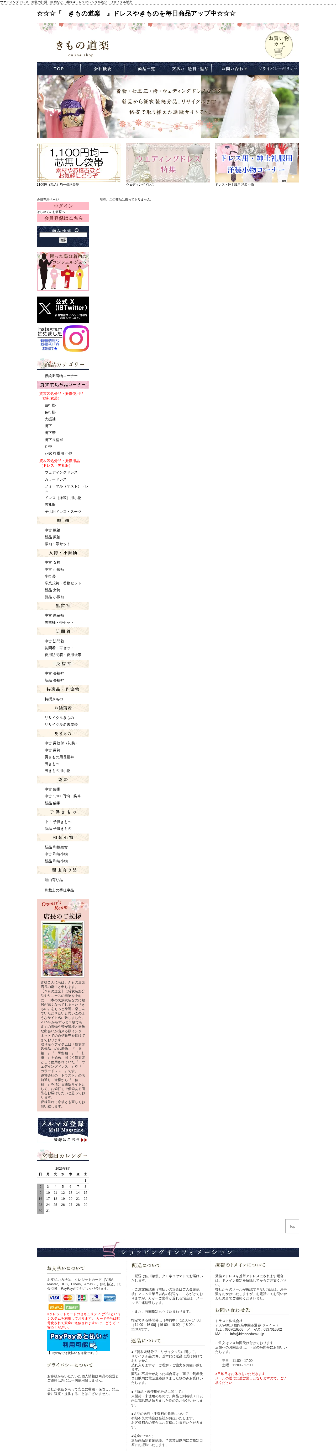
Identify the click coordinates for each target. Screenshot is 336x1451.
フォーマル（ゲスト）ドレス (67, 488)
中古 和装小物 (56, 854)
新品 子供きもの (58, 828)
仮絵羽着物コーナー (61, 376)
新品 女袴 (52, 590)
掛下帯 (50, 433)
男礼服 (50, 504)
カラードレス (56, 479)
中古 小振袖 (54, 569)
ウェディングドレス (140, 184)
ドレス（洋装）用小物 (63, 498)
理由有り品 (54, 880)
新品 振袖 (52, 537)
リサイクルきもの (59, 718)
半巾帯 (50, 576)
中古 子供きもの (58, 822)
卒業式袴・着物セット (63, 583)
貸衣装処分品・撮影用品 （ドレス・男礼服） (59, 463)
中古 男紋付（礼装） (62, 743)
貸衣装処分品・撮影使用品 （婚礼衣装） (61, 395)
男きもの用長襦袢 (59, 757)
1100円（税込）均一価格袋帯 (58, 184)
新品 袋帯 (52, 803)
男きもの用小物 (57, 771)
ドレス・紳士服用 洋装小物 (234, 184)
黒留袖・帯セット (59, 622)
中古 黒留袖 (54, 615)
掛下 (48, 426)
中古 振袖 (52, 530)
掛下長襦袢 (54, 440)
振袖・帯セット (57, 544)
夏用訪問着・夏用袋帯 (63, 655)
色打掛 (50, 412)
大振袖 (50, 419)
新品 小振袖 (54, 597)
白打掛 (50, 405)
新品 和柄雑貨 (56, 847)
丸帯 (48, 446)
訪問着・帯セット (59, 648)
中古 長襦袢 (54, 673)
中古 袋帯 (52, 789)
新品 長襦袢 (54, 680)
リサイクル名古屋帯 (61, 724)
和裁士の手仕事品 (59, 890)
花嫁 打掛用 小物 (58, 453)
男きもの (52, 764)
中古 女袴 (52, 562)
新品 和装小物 (56, 861)
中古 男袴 (52, 750)
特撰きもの (54, 699)
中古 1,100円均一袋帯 (63, 796)
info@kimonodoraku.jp (247, 1334)
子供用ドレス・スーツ (63, 511)
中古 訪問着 (54, 641)
